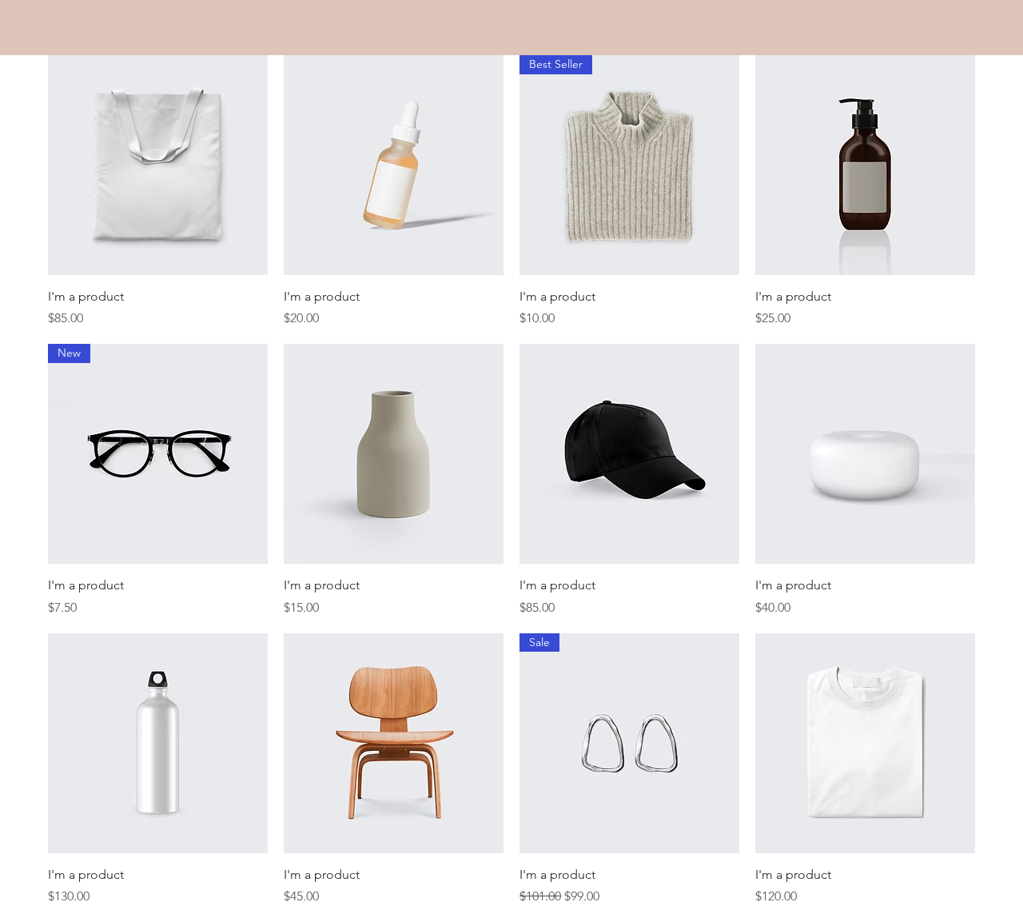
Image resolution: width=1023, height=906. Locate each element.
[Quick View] (158, 165)
